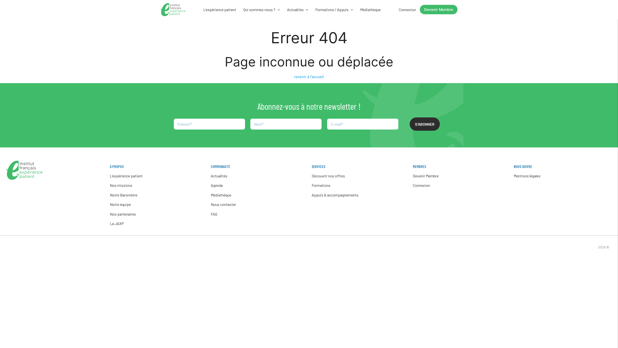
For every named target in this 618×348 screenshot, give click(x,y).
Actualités (219, 176)
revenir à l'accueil (309, 76)
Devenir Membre (438, 9)
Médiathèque (370, 9)
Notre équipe (120, 204)
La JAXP (117, 223)
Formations (321, 185)
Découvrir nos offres (328, 176)
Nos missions (121, 185)
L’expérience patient (219, 9)
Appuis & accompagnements (335, 195)
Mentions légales (527, 176)
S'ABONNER (425, 124)
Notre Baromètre (123, 195)
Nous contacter (223, 204)
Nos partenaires (123, 214)
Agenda (217, 185)
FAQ (214, 214)
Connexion (407, 9)
